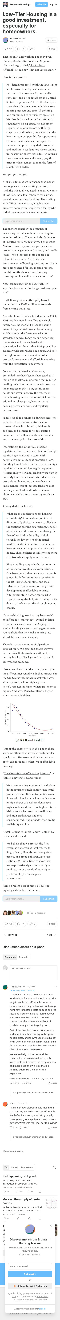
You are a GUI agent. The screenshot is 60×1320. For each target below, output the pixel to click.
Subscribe (41, 4)
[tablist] (16, 957)
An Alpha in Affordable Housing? (24, 67)
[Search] (54, 1167)
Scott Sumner (48, 70)
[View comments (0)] (18, 1218)
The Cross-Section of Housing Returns (27, 773)
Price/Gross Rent (13, 687)
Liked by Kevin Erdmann (23, 990)
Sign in (53, 4)
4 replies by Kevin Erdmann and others (33, 1092)
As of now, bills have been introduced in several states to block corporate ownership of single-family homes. (19, 1182)
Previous (12, 934)
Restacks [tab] (23, 957)
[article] (30, 1183)
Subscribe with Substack (32, 1286)
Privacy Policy (40, 1299)
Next (49, 934)
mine (33, 886)
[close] (50, 1225)
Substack (14, 1313)
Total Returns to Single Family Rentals (26, 832)
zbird (12, 1103)
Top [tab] (6, 1167)
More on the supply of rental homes (21, 1201)
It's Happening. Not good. (19, 1176)
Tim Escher (16, 986)
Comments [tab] (10, 957)
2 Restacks (40, 912)
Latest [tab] (14, 1167)
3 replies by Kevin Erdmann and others (33, 1137)
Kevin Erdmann (17, 38)
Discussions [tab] (27, 1167)
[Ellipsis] (55, 986)
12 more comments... (13, 1151)
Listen (53, 40)
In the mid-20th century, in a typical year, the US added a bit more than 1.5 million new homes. (22, 1209)
